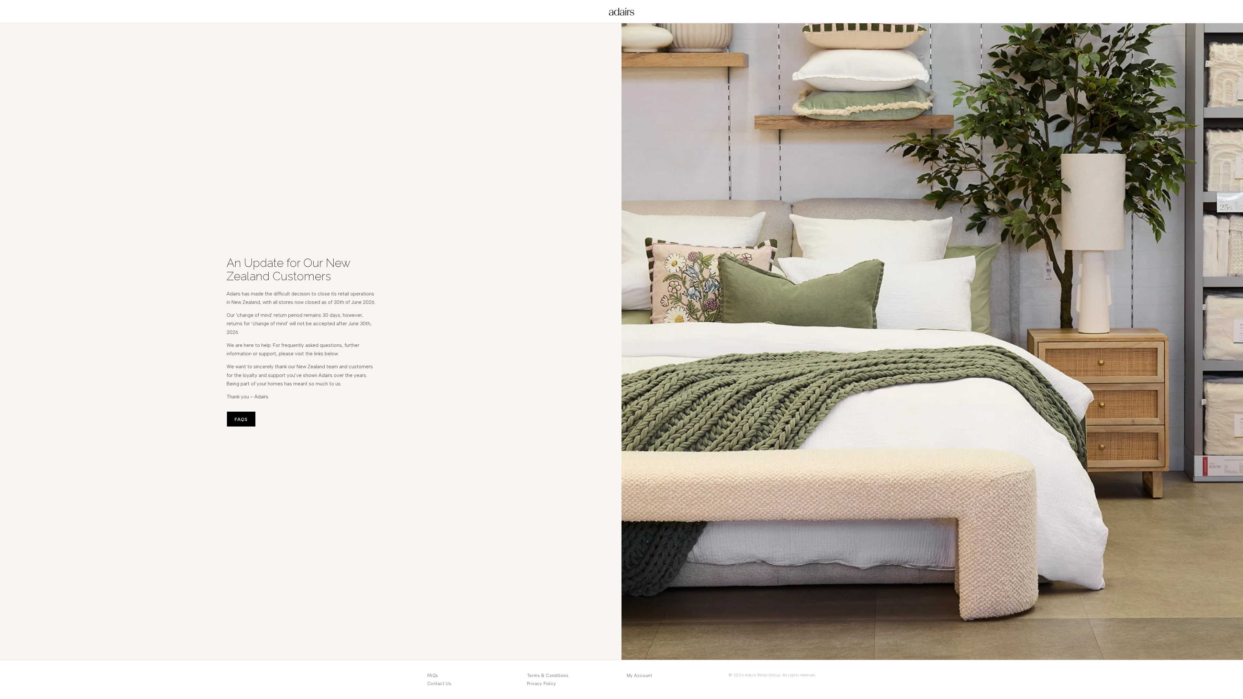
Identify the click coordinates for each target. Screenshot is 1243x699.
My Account (639, 675)
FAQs (432, 675)
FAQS (241, 419)
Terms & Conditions (547, 675)
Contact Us (439, 683)
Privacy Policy (541, 683)
